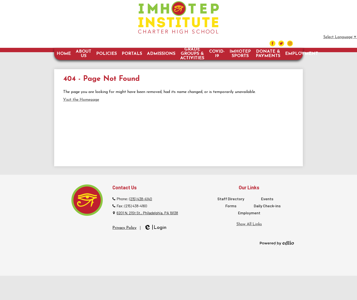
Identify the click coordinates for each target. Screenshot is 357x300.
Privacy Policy (124, 228)
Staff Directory (230, 198)
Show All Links (249, 224)
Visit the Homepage (81, 100)
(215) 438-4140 (140, 198)
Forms (231, 205)
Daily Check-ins (267, 205)
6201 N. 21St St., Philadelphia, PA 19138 (147, 212)
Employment (249, 212)
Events (267, 198)
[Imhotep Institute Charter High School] (178, 17)
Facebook (272, 43)
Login (155, 228)
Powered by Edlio (277, 243)
